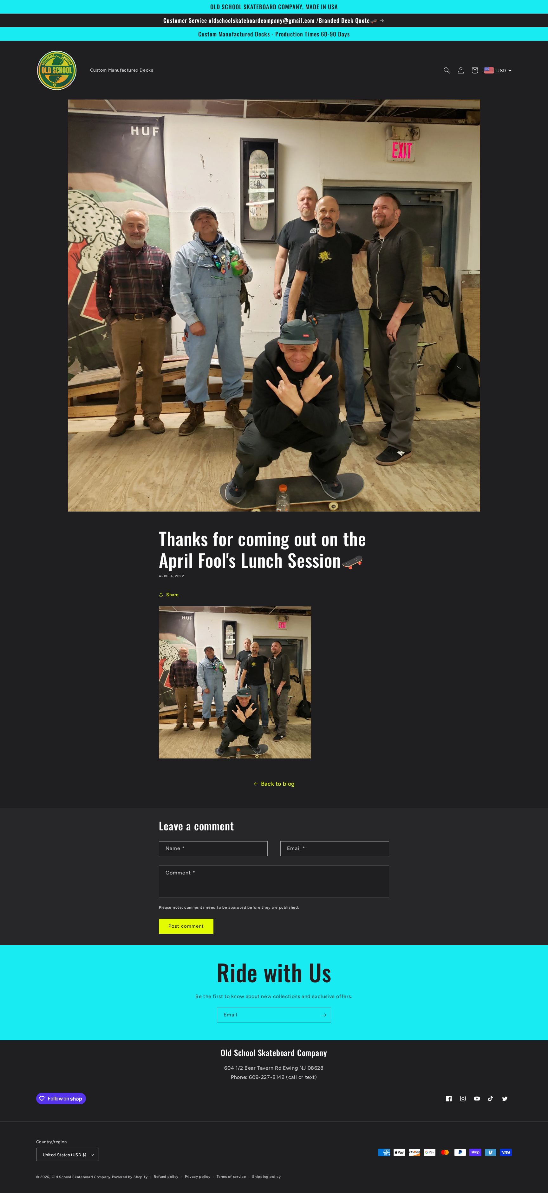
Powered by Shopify (130, 1177)
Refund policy (166, 1177)
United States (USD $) (64, 1154)
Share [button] (172, 594)
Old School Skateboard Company (81, 1177)
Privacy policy (198, 1177)
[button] (447, 70)
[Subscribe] (324, 1015)
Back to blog (278, 783)
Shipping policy (266, 1177)
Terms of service (231, 1177)
